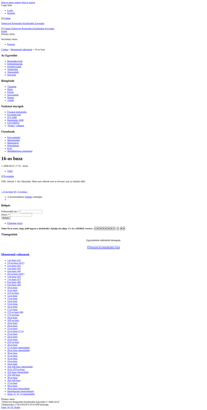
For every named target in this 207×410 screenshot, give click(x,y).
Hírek (10, 89)
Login (10, 10)
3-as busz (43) (14, 268)
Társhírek (11, 86)
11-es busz (12, 290)
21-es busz (12, 328)
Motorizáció (13, 143)
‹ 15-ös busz (7, 191)
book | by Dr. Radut (10, 407)
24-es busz (12, 336)
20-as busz (12, 325)
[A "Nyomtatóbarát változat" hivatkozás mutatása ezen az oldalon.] (7, 176)
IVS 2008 (12, 117)
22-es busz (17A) (15, 331)
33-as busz (12, 361)
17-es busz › (22, 191)
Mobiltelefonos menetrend (19, 151)
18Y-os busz (13, 320)
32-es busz (12, 358)
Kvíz (9, 148)
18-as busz (12, 317)
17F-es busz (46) (15, 312)
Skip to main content (11, 2)
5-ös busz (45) (14, 276)
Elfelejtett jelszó (14, 223)
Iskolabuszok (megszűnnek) (20, 391)
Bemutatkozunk (14, 61)
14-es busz (12, 301)
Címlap (4, 49)
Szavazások (12, 95)
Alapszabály (13, 72)
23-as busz (12, 334)
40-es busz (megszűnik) (18, 388)
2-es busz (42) (14, 265)
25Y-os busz (13, 342)
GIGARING (13, 123)
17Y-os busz (13, 315)
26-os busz (12, 345)
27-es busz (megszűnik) (18, 347)
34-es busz (12, 364)
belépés (28, 197)
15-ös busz (12, 304)
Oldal (10, 171)
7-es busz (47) (14, 279)
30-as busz (12, 353)
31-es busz (12, 356)
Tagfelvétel (12, 69)
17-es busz (12, 309)
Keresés (11, 44)
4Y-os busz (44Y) (15, 274)
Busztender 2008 (15, 120)
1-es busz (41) (14, 260)
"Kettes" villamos (15, 125)
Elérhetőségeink (15, 64)
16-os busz (12, 306)
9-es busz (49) (14, 285)
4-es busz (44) (14, 271)
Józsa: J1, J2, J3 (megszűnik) (21, 394)
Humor (10, 97)
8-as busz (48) (14, 282)
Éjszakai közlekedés (17, 112)
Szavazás (11, 75)
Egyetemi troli (14, 114)
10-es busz (12, 287)
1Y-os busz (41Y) (15, 263)
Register (11, 13)
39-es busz (12, 386)
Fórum (10, 92)
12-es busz (12, 295)
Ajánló (10, 100)
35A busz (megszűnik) (18, 372)
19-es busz (12, 323)
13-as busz (12, 298)
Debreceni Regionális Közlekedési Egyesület (22, 23)
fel (14, 191)
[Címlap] (6, 18)
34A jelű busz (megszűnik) (20, 366)
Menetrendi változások (21, 49)
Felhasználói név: (10, 211)
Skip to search (28, 2)
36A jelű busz (13, 380)
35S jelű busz (13, 375)
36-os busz (12, 377)
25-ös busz (12, 339)
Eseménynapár (14, 66)
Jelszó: (5, 214)
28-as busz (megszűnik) (18, 350)
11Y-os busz (13, 293)
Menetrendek (13, 140)
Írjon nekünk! (13, 137)
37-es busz (12, 383)
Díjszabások (13, 145)
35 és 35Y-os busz (16, 369)
